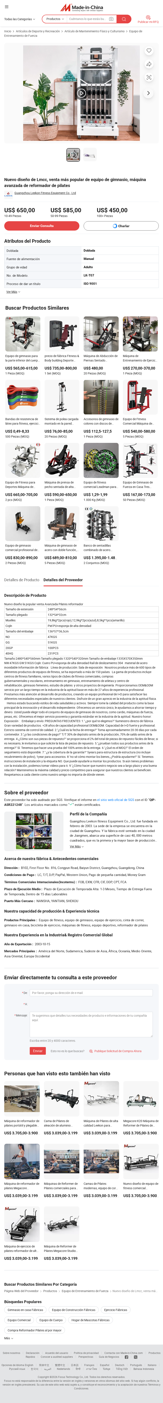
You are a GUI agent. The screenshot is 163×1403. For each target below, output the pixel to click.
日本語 (75, 1365)
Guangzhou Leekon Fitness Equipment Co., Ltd (45, 193)
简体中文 (44, 1365)
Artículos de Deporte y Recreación (38, 31)
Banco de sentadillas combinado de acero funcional (97, 548)
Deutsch (119, 1365)
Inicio (7, 31)
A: (26, 1004)
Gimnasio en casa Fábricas (25, 1310)
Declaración (32, 1353)
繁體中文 (60, 1365)
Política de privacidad (86, 1353)
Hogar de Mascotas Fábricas (91, 1320)
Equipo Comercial (19, 1320)
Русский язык (17, 1368)
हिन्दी (78, 1368)
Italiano (152, 1365)
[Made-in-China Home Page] (81, 7)
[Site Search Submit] (124, 19)
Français (89, 1365)
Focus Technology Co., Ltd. (73, 1377)
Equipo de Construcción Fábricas (73, 1310)
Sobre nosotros (11, 1353)
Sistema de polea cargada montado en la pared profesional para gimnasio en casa (62, 421)
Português (136, 1365)
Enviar (37, 1051)
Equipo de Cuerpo (51, 1320)
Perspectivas (86, 1356)
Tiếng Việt (122, 1368)
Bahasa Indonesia (143, 1368)
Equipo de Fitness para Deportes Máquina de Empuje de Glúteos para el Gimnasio (22, 485)
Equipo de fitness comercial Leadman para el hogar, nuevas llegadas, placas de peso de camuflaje (100, 485)
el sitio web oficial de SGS (115, 800)
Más (7, 1338)
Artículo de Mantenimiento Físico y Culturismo (95, 31)
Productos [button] (53, 19)
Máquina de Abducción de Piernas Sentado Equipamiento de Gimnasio (101, 358)
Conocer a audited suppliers (57, 1356)
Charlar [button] (123, 226)
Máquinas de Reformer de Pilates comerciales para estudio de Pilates (61, 1188)
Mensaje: (22, 1015)
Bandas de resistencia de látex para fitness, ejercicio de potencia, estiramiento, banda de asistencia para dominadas (22, 421)
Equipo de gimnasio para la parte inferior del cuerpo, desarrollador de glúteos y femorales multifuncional (22, 358)
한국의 (34, 1368)
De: (26, 993)
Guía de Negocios (109, 1356)
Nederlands (63, 1368)
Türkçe (106, 1368)
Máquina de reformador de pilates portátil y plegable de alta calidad (21, 1125)
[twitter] (135, 1356)
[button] (6, 6)
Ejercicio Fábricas (115, 1310)
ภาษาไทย (91, 1368)
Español (104, 1365)
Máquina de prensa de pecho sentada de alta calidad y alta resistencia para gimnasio (61, 485)
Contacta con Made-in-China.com (123, 1353)
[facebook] (126, 1356)
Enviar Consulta (42, 226)
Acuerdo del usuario (56, 1353)
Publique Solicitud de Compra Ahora (115, 1051)
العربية (47, 1368)
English (29, 1365)
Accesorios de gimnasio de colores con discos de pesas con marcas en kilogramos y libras (101, 421)
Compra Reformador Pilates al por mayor (35, 1330)
